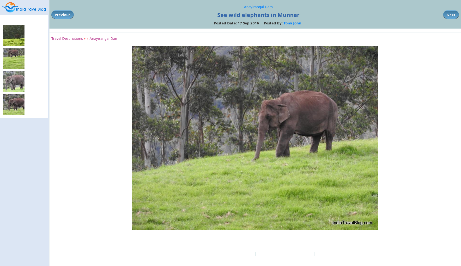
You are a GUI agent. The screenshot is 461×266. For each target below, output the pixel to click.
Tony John (292, 23)
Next (451, 14)
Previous (62, 14)
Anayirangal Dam (258, 6)
